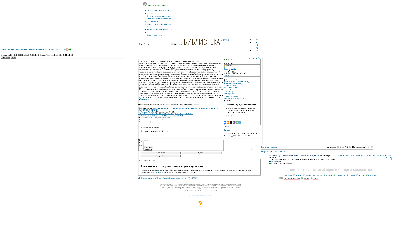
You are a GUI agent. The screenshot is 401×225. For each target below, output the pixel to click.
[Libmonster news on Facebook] (370, 147)
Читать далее (144, 99)
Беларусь (298, 175)
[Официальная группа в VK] (257, 50)
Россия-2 (361, 175)
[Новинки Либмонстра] (368, 147)
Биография (150, 27)
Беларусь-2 (372, 175)
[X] (231, 122)
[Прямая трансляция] (350, 147)
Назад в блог (160, 156)
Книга (150, 13)
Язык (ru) (185, 178)
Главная (226, 126)
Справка (166, 178)
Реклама (283, 152)
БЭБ (195, 178)
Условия (159, 178)
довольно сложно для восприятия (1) (237, 82)
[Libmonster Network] (364, 157)
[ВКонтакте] (225, 122)
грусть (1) (227, 89)
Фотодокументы (152, 21)
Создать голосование (154, 35)
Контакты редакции (269, 147)
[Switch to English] (257, 40)
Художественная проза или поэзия (159, 16)
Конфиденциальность (148, 178)
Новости (274, 152)
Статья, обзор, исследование (158, 10)
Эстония (352, 175)
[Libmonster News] (372, 147)
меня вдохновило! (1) (231, 87)
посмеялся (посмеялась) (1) (233, 83)
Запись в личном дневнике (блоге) (159, 19)
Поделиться (201, 153)
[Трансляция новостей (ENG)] (256, 42)
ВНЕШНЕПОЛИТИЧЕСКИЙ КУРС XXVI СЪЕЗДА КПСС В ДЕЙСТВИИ (165, 114)
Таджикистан (340, 175)
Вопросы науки (229, 75)
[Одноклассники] (228, 122)
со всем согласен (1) (231, 85)
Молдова (329, 175)
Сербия (315, 178)
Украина (308, 175)
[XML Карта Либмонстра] (200, 204)
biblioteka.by (232, 116)
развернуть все (168, 120)
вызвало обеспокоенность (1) (234, 98)
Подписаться (160, 153)
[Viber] (234, 122)
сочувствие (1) (229, 91)
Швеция (306, 178)
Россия (289, 175)
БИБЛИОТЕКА (202, 41)
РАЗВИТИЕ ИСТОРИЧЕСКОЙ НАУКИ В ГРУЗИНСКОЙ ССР (161, 116)
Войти (260, 58)
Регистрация (252, 58)
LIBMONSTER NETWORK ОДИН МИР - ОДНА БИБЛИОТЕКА (330, 170)
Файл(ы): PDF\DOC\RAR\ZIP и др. (159, 24)
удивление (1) (229, 93)
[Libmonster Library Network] (392, 159)
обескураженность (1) (231, 97)
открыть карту (275, 161)
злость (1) (227, 95)
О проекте (265, 152)
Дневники (227, 130)
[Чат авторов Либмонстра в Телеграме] (257, 48)
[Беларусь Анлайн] (224, 67)
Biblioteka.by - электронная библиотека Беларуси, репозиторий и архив (296, 156)
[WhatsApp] (236, 122)
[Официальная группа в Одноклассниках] (257, 45)
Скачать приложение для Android (201, 196)
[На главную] (252, 150)
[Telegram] (239, 122)
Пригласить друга (175, 178)
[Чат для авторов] (338, 147)
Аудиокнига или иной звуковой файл (160, 29)
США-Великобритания (292, 178)
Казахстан (318, 175)
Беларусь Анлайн (147, 112)
